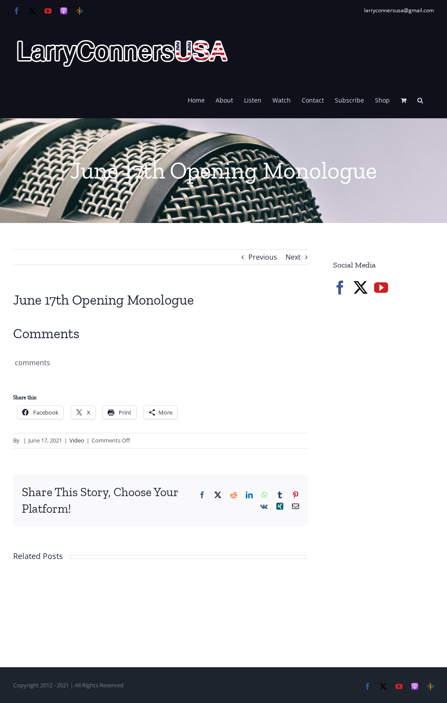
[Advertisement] (390, 374)
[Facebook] (340, 288)
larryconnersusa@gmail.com (399, 10)
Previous (262, 257)
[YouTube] (381, 288)
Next (293, 257)
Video (76, 440)
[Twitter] (361, 288)
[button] (420, 99)
